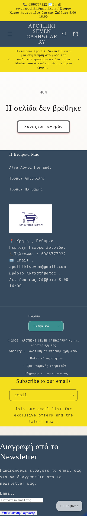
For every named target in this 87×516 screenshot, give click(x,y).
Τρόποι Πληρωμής (26, 189)
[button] (9, 34)
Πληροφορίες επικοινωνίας (46, 373)
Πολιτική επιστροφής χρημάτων (53, 351)
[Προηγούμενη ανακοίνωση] (9, 59)
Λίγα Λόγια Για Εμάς (30, 167)
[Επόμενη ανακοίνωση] (78, 59)
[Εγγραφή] (72, 395)
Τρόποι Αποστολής (27, 178)
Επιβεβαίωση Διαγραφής (18, 513)
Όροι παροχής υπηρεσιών (46, 366)
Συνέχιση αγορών (43, 126)
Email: (7, 493)
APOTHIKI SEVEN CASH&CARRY (44, 340)
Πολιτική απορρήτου (46, 358)
